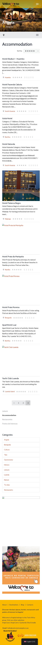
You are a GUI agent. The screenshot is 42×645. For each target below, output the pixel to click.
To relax (7, 485)
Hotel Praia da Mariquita (13, 256)
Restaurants (8, 490)
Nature (6, 480)
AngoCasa (6, 623)
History (6, 465)
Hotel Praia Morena (10, 307)
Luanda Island (10, 391)
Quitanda (23, 623)
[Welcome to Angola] (11, 4)
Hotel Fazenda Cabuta (12, 84)
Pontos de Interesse (9, 423)
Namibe (7, 270)
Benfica (7, 137)
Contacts (30, 605)
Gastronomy (8, 460)
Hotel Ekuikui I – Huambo (13, 59)
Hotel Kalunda (8, 144)
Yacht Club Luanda (10, 378)
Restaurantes (7, 419)
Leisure (5, 411)
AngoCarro (14, 623)
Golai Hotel (7, 118)
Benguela (8, 318)
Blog (22, 605)
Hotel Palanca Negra (11, 203)
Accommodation (9, 415)
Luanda (6, 475)
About (4, 605)
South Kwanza (10, 111)
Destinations (13, 605)
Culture (7, 450)
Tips (5, 455)
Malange (8, 219)
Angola (9, 26)
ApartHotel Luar (9, 325)
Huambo (8, 77)
